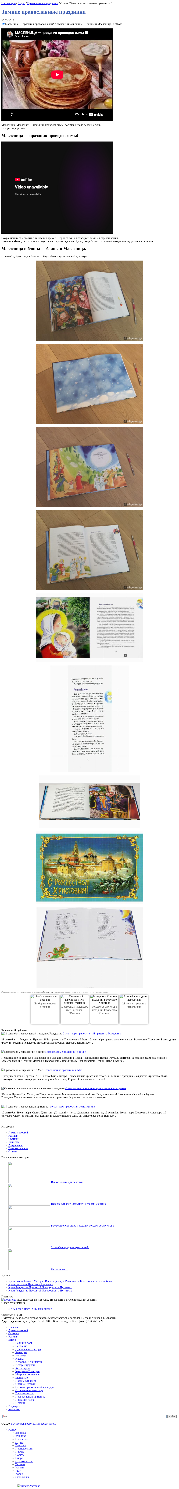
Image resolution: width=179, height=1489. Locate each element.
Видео (21, 3)
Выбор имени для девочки (67, 1182)
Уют (17, 1470)
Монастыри (22, 1377)
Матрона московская (27, 1374)
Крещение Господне (27, 1371)
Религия (13, 1135)
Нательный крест (25, 1380)
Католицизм (22, 1368)
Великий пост (23, 1342)
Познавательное (18, 1148)
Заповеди (21, 1355)
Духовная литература (28, 1349)
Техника (20, 1464)
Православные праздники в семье (65, 1051)
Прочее (19, 1451)
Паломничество (24, 1393)
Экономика (22, 1476)
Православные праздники (42, 3)
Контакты (14, 1409)
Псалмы (20, 1402)
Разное (12, 1429)
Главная (13, 1327)
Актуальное (15, 1145)
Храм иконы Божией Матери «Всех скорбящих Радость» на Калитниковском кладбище (60, 1281)
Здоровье (20, 1432)
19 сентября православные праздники (72, 1106)
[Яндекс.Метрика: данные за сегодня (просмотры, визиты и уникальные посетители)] (28, 1486)
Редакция (14, 1406)
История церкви (25, 1364)
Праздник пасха (24, 1399)
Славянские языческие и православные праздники (95, 1088)
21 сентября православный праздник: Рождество (92, 1033)
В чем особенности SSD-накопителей (30, 1308)
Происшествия (24, 1448)
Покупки (20, 1445)
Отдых (19, 1442)
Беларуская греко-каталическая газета (33, 1423)
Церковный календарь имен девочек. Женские (74, 1010)
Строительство (24, 1461)
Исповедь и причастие (28, 1361)
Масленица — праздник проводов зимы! (30, 23)
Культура (20, 1435)
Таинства (14, 1141)
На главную (8, 3)
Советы (19, 1454)
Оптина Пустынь (25, 1383)
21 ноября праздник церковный (70, 1247)
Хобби (19, 1473)
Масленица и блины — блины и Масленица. (85, 23)
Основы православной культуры (34, 1387)
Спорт (19, 1458)
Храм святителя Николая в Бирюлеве (30, 1284)
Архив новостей (18, 1132)
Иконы (19, 1358)
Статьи (12, 1151)
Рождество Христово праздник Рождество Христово (104, 1010)
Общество (21, 1439)
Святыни (13, 1138)
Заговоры (21, 1352)
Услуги (19, 1467)
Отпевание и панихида (29, 1390)
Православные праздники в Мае (63, 1070)
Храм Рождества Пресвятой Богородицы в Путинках (40, 1287)
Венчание (21, 1346)
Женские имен (59, 1269)
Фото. (119, 23)
